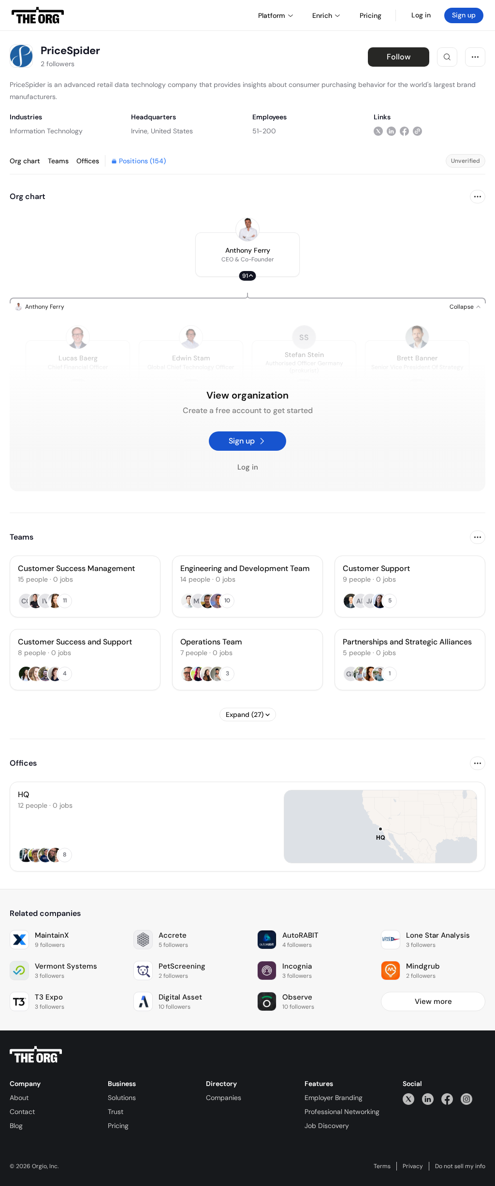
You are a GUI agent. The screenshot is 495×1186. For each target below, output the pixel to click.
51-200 (264, 131)
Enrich (322, 15)
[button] (247, 254)
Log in (421, 15)
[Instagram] (466, 1099)
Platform (271, 15)
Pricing (118, 1125)
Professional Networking (342, 1111)
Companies (223, 1097)
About (19, 1097)
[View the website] (417, 130)
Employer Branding (334, 1097)
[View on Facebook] (404, 130)
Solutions (122, 1097)
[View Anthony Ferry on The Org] (247, 229)
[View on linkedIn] (391, 130)
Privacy (413, 1166)
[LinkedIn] (428, 1099)
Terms (382, 1166)
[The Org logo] (36, 1054)
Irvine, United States (162, 131)
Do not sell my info (460, 1166)
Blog (16, 1125)
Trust (115, 1111)
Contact (22, 1111)
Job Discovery (327, 1125)
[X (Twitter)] (408, 1099)
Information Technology (46, 131)
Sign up (464, 15)
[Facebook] (447, 1099)
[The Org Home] (38, 15)
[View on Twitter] (378, 130)
